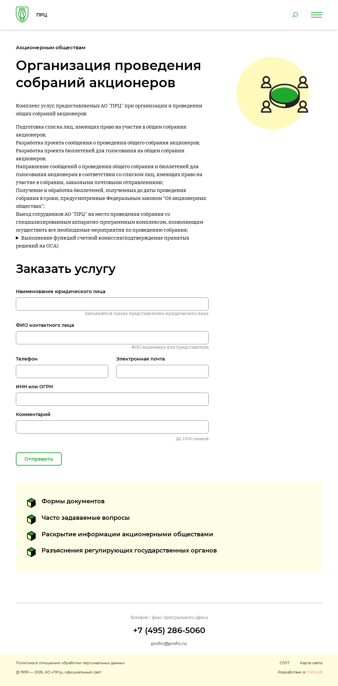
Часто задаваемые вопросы (86, 517)
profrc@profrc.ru (169, 643)
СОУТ (284, 663)
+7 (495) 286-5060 (169, 630)
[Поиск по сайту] (295, 15)
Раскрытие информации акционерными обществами (127, 534)
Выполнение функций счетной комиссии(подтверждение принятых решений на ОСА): (102, 242)
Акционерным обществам (50, 47)
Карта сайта (311, 663)
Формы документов (73, 501)
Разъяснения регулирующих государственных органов (129, 550)
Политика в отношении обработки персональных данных (70, 663)
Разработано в (300, 672)
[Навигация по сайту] (316, 15)
